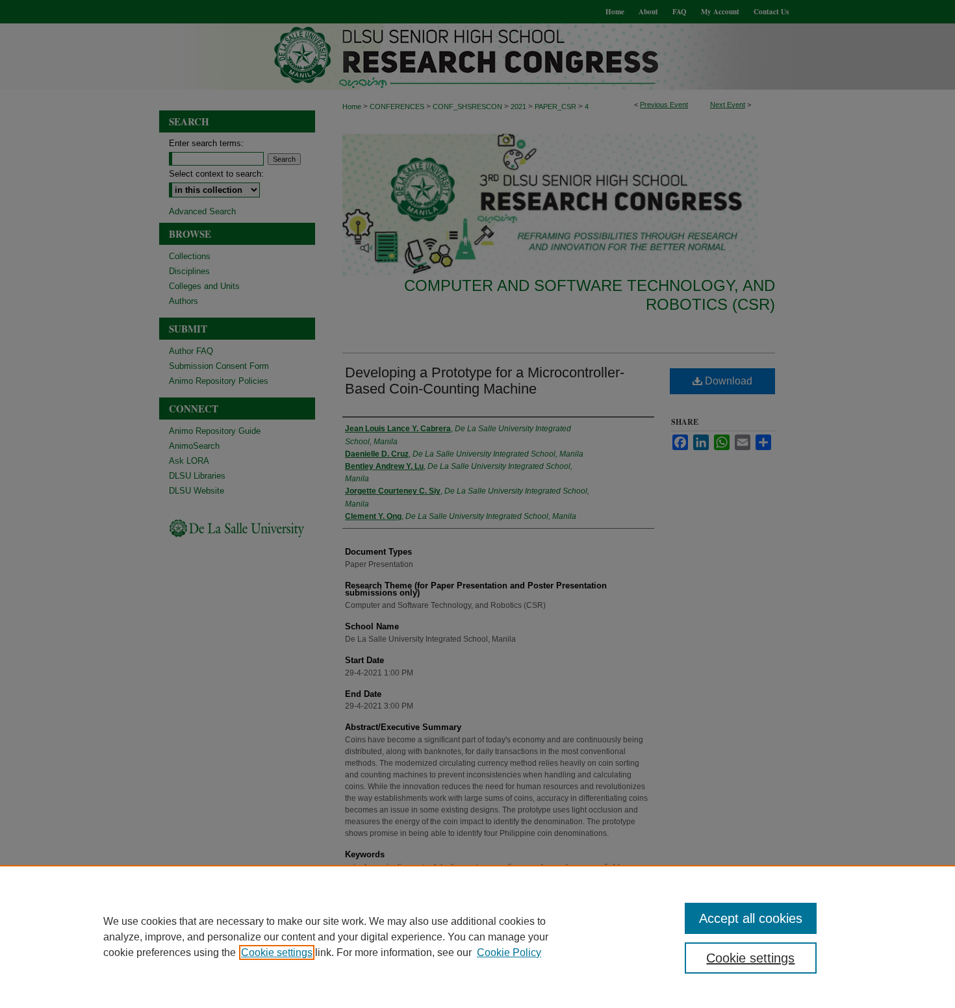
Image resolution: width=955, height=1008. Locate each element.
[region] (477, 936)
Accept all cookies (750, 918)
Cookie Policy (509, 952)
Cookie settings (276, 952)
